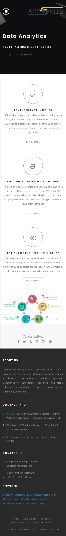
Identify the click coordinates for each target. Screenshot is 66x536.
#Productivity (36, 503)
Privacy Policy (19, 522)
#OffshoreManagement (34, 499)
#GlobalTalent (49, 494)
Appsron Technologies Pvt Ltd (37, 529)
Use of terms (43, 522)
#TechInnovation (12, 494)
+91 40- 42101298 (25, 472)
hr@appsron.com (22, 465)
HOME (7, 54)
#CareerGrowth (11, 499)
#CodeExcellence (31, 494)
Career (46, 519)
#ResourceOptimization (16, 503)
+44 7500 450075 (21, 476)
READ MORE (33, 142)
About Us (30, 519)
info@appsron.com (27, 461)
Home (15, 519)
